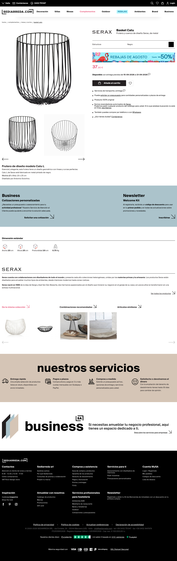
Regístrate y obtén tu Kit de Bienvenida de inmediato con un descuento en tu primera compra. (138, 498)
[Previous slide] (5, 342)
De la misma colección (13, 306)
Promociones (42, 502)
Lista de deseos (149, 479)
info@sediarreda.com (103, 528)
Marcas (40, 500)
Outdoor (106, 11)
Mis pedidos (147, 473)
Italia (7, 3)
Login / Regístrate (150, 470)
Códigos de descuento (152, 476)
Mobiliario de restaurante (82, 503)
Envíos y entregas (79, 482)
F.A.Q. (74, 485)
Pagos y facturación (80, 479)
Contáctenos (116, 116)
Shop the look (7, 500)
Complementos (87, 11)
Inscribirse (164, 218)
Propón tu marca (43, 479)
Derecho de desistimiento (82, 476)
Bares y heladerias (79, 506)
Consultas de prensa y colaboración (51, 476)
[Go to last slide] (5, 159)
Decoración (42, 11)
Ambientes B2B (78, 501)
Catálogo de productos (46, 497)
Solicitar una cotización (36, 218)
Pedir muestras (113, 475)
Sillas (57, 11)
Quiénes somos (43, 470)
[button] (22, 135)
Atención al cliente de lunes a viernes (17, 470)
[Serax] (102, 32)
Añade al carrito (111, 83)
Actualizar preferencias (97, 525)
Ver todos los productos (161, 293)
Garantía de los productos (82, 473)
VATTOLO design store (11, 479)
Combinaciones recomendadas (76, 306)
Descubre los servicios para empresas (150, 432)
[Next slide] (81, 159)
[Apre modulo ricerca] (152, 3)
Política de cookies (70, 525)
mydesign (10, 497)
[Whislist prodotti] (157, 3)
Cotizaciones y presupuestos (83, 512)
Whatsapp (136, 112)
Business (169, 11)
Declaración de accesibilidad (130, 525)
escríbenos (106, 107)
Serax (128, 104)
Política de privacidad (43, 525)
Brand (155, 11)
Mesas (70, 11)
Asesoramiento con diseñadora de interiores (121, 471)
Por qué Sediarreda (44, 473)
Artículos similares (127, 306)
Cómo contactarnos (10, 476)
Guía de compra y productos (83, 470)
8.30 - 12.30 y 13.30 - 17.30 (12, 473)
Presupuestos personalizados (119, 478)
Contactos (8, 467)
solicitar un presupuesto (110, 95)
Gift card (40, 505)
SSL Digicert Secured (120, 549)
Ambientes (140, 11)
